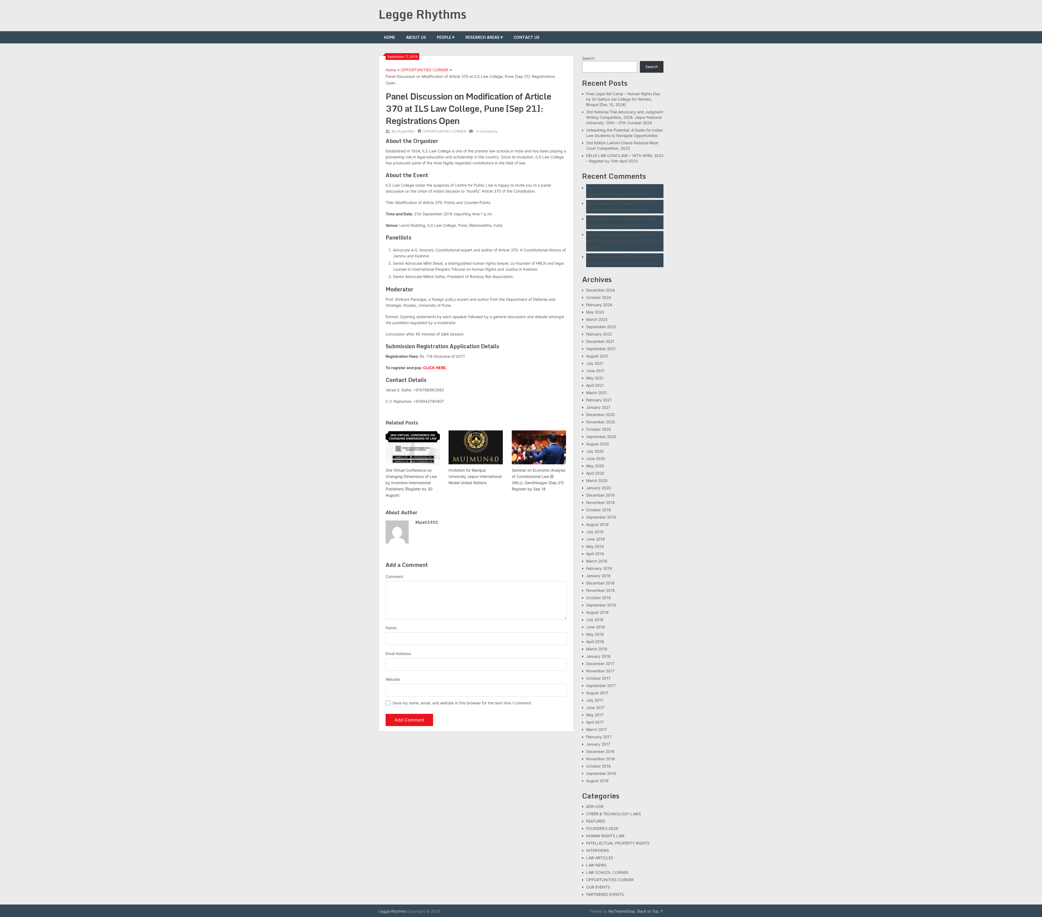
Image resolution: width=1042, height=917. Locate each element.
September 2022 (601, 326)
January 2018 (598, 656)
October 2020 (598, 429)
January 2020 (598, 487)
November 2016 (600, 758)
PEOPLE (444, 37)
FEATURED (595, 821)
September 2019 (601, 517)
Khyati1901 (406, 131)
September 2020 (601, 436)
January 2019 (598, 575)
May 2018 (595, 634)
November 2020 (600, 422)
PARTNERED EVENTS (605, 894)
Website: (393, 679)
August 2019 (597, 524)
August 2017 (597, 693)
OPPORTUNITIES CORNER (424, 70)
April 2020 (595, 473)
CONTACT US (526, 37)
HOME (389, 37)
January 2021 (598, 407)
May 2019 (595, 546)
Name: (391, 627)
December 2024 (600, 290)
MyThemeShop (621, 911)
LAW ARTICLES (599, 857)
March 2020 (597, 480)
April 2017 (595, 722)
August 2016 (597, 780)
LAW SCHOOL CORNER (607, 872)
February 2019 (599, 568)
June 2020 (595, 458)
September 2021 (601, 348)
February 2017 (599, 736)
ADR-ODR (594, 806)
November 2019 (600, 502)
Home (391, 70)
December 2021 (600, 341)
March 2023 (597, 319)
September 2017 (601, 685)
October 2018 (598, 597)
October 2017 (598, 678)
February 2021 (599, 400)
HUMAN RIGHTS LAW (605, 835)
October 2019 (598, 509)
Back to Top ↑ (650, 911)
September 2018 (601, 605)
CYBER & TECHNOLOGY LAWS (613, 813)
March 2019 (596, 561)
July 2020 (595, 451)
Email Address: (399, 653)
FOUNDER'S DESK (602, 828)
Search (588, 58)
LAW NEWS (596, 865)
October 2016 (598, 766)
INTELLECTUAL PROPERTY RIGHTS (618, 843)
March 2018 (596, 649)
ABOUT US (416, 37)
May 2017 (594, 714)
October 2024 (598, 297)
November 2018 (600, 590)
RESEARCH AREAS (482, 37)
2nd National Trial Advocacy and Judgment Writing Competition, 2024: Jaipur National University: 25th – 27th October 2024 (624, 117)
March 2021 (596, 392)
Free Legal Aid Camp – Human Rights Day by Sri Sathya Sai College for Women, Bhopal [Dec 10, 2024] (623, 99)
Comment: (395, 576)
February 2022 (599, 334)
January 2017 (598, 744)
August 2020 (597, 444)
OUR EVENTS (598, 887)
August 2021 (597, 356)
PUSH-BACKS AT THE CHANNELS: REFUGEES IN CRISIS (623, 241)
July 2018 (594, 619)
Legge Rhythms (422, 14)
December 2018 (600, 583)
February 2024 (599, 304)
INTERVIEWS (597, 850)
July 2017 (594, 700)
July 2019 (594, 531)
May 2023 (595, 312)
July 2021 (594, 363)
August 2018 (597, 612)
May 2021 (594, 378)
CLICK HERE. (435, 367)
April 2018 (595, 641)
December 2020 (600, 414)
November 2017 (600, 671)
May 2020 (595, 466)
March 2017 (596, 729)
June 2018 (595, 627)
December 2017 (600, 663)
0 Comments (487, 131)
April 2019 (595, 553)
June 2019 (595, 539)
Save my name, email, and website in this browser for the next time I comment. (462, 703)
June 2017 (595, 707)
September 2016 (601, 773)
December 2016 (600, 751)
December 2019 (600, 495)
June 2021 (595, 370)
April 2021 (595, 385)
